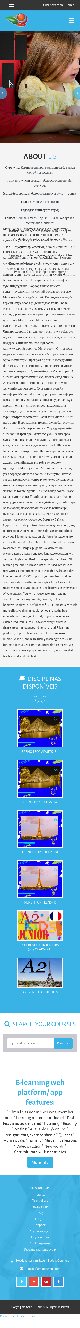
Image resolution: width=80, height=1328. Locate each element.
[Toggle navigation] (71, 18)
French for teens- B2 (40, 801)
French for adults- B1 (40, 852)
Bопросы (40, 1225)
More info (40, 1162)
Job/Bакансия (40, 1237)
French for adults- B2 (40, 751)
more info (40, 79)
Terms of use (40, 1200)
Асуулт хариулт (40, 1231)
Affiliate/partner (40, 1243)
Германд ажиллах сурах (40, 1249)
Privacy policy (40, 1207)
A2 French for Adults (40, 992)
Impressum (40, 1194)
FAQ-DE (40, 1219)
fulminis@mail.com (48, 1269)
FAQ (40, 1213)
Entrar (70, 5)
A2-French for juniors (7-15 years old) (40, 947)
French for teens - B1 (40, 902)
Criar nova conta (53, 5)
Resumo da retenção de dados (18, 1316)
